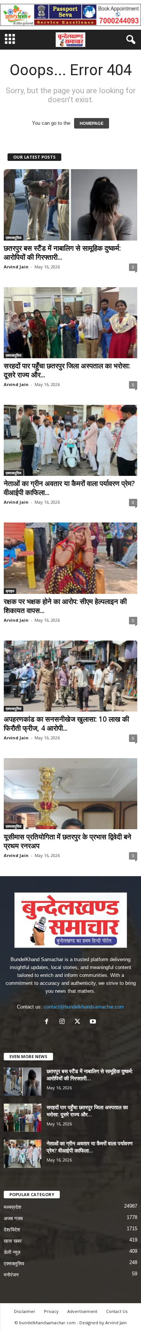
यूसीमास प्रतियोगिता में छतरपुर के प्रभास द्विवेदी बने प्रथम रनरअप (67, 841)
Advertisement (82, 1311)
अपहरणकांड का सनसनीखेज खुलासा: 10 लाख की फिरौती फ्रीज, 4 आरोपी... (66, 723)
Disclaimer (24, 1311)
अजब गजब (13, 1218)
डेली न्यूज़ (12, 1252)
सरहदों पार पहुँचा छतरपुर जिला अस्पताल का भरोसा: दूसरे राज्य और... (67, 370)
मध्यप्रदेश (12, 1207)
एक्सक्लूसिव (13, 237)
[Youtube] (94, 1022)
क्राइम (10, 591)
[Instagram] (63, 1022)
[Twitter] (79, 1022)
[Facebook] (48, 1022)
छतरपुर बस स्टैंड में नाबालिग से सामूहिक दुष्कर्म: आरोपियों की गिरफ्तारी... (62, 252)
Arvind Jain (16, 267)
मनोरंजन (11, 1275)
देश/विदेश (12, 1230)
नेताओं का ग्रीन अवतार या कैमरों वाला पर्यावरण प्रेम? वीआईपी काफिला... (69, 487)
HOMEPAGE (91, 123)
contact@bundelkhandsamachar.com (84, 1007)
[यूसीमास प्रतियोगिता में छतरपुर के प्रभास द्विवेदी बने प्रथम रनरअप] (70, 793)
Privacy (51, 1311)
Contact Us (116, 1311)
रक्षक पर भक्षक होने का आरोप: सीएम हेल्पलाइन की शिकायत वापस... (65, 606)
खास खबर (13, 1241)
